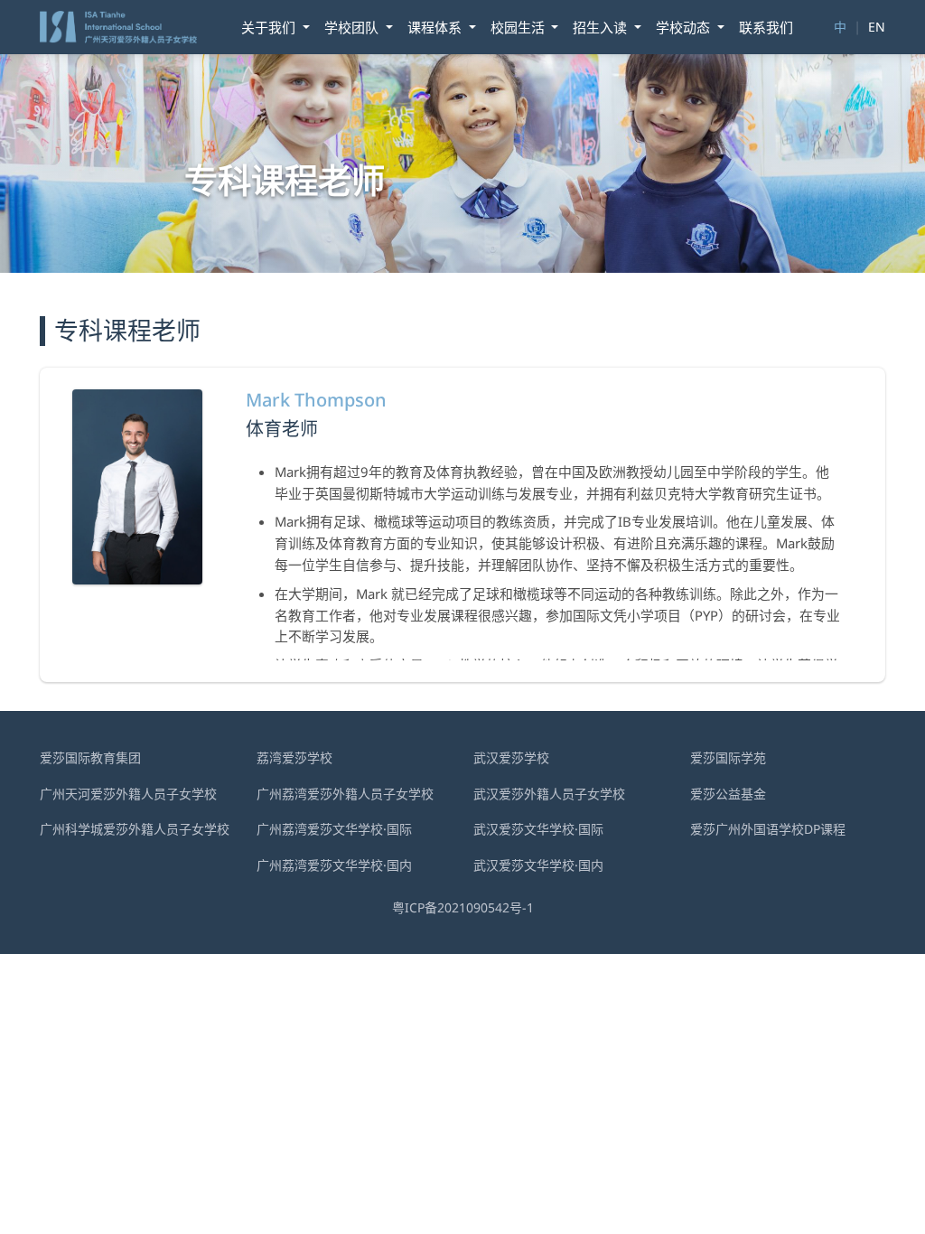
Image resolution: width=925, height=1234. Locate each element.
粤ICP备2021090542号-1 (463, 907)
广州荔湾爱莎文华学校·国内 (334, 865)
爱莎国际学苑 (728, 757)
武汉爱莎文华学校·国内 (538, 865)
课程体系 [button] (436, 27)
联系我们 (766, 27)
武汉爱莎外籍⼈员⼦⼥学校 (549, 793)
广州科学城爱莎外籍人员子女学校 (134, 828)
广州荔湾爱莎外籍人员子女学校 (345, 793)
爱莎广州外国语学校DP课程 (768, 828)
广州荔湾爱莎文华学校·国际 (334, 828)
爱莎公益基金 (728, 793)
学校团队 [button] (353, 27)
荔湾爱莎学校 (294, 757)
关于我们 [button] (270, 27)
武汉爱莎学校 (511, 757)
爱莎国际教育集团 (90, 757)
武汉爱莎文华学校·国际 (538, 828)
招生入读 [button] (602, 27)
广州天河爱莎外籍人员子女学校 (128, 793)
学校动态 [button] (685, 27)
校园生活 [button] (519, 27)
